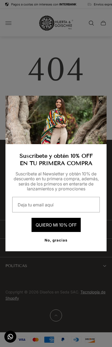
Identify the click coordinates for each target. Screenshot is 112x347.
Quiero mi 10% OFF (56, 225)
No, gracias (56, 240)
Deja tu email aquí (36, 204)
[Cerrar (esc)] (101, 102)
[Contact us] (10, 337)
